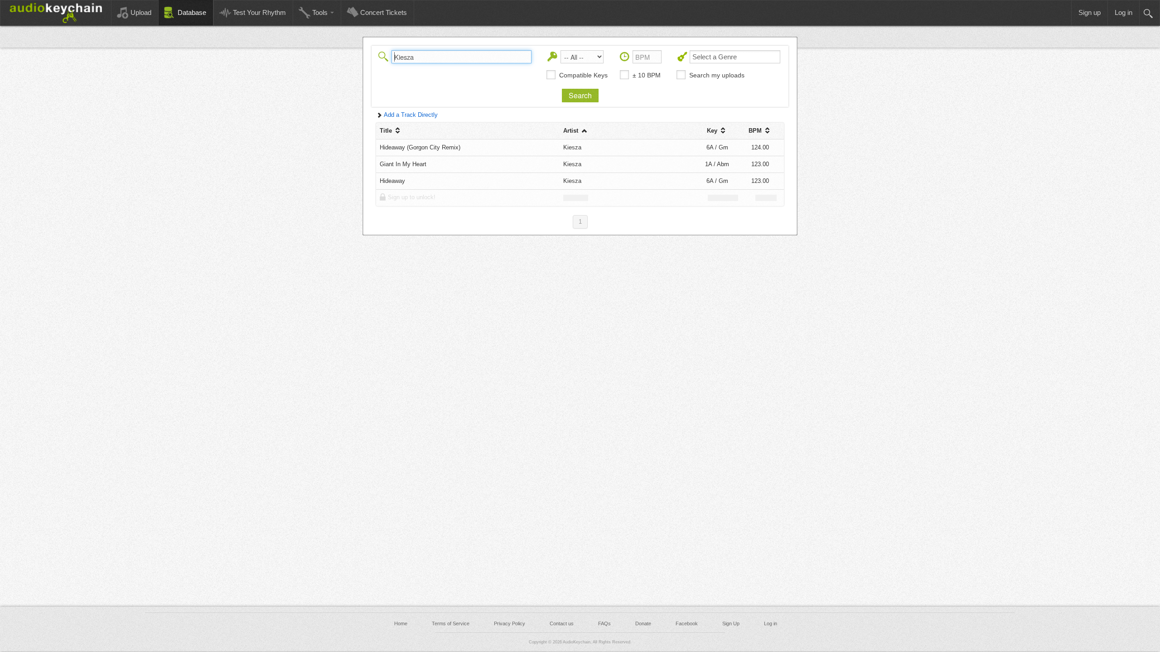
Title (387, 130)
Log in (770, 623)
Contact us (562, 623)
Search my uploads (716, 75)
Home (400, 623)
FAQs (604, 623)
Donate (643, 623)
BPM (756, 130)
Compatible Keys (583, 75)
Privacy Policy (509, 623)
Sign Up (731, 623)
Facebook (687, 623)
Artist (571, 130)
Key (713, 130)
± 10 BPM (647, 75)
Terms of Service (450, 623)
